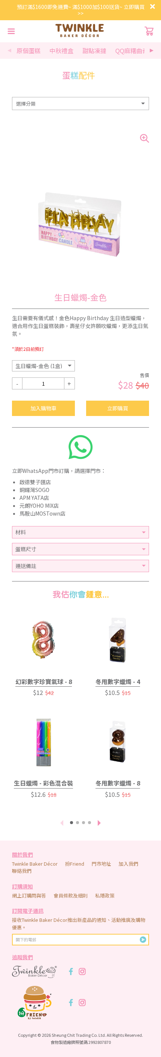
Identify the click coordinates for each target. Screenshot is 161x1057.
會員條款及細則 (71, 895)
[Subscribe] (143, 939)
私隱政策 (105, 895)
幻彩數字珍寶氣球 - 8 (43, 681)
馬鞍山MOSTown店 (42, 513)
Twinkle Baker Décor (35, 863)
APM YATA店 (34, 497)
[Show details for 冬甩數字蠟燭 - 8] (117, 741)
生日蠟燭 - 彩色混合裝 (43, 782)
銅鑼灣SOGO (34, 489)
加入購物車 (43, 408)
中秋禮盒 (61, 50)
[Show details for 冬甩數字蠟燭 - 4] (117, 640)
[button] (152, 50)
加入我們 (128, 863)
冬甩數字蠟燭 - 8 (117, 782)
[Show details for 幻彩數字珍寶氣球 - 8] (43, 640)
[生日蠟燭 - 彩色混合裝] (43, 741)
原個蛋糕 (28, 50)
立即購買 (117, 408)
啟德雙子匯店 (35, 482)
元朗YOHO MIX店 (39, 505)
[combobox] (80, 103)
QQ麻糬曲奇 (131, 50)
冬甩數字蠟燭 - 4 (117, 681)
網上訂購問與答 (29, 895)
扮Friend (74, 863)
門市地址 (101, 863)
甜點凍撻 (94, 50)
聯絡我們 (21, 870)
